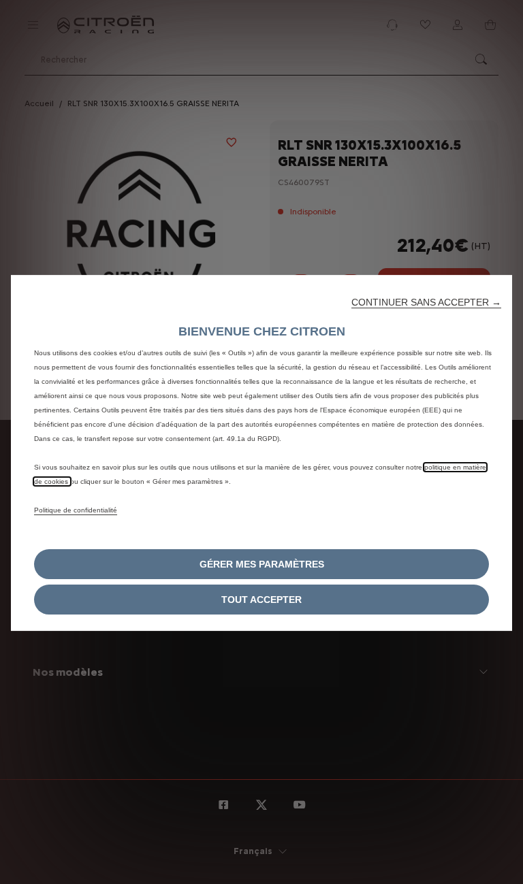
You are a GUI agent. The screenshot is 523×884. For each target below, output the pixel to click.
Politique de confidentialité (75, 510)
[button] (426, 302)
